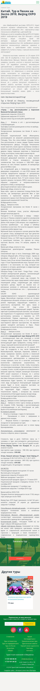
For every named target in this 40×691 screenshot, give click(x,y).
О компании (10, 636)
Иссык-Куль (10, 648)
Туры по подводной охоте (10, 643)
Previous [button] (7, 593)
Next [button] (32, 593)
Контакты (30, 650)
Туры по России (10, 646)
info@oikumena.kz (27, 659)
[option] (20, 593)
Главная (3, 7)
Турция (29, 636)
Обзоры (10, 650)
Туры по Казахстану (10, 641)
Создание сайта (9, 670)
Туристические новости (29, 643)
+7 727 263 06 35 (10, 659)
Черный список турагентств (30, 646)
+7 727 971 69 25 (10, 662)
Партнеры (29, 648)
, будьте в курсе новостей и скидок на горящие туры (20, 618)
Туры (8, 7)
